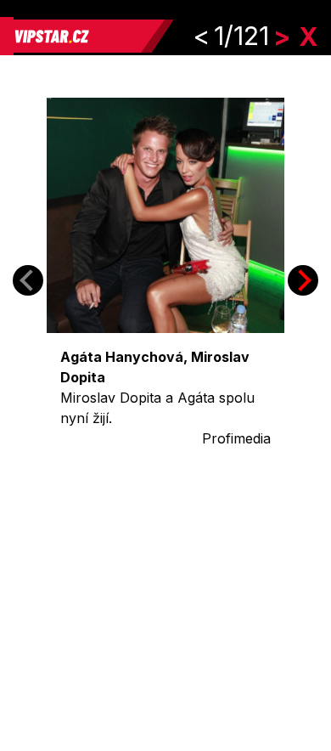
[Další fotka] (303, 280)
